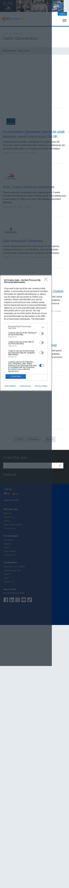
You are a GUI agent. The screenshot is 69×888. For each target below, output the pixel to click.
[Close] (46, 280)
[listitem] (26, 327)
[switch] (41, 333)
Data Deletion (10, 386)
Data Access (25, 386)
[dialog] (26, 333)
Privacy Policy (41, 386)
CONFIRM (16, 376)
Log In (62, 14)
